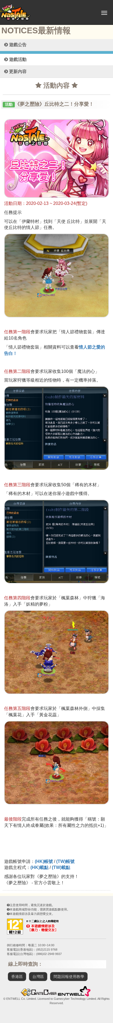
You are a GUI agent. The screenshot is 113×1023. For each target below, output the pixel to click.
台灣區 (38, 976)
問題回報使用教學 (68, 976)
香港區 (17, 976)
